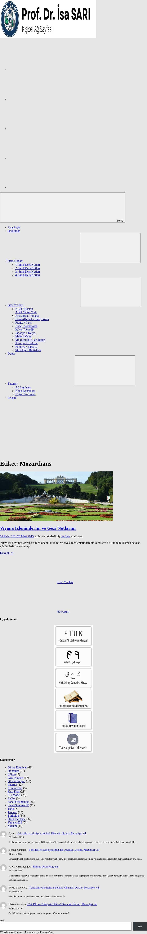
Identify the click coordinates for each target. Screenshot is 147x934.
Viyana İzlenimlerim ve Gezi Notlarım (38, 528)
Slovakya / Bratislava (28, 350)
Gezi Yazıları (15, 305)
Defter (11, 353)
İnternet (12, 784)
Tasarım (12, 383)
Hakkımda (14, 230)
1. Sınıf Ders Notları (27, 264)
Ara (2, 920)
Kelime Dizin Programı (46, 866)
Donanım (13, 770)
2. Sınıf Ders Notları (27, 268)
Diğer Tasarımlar (25, 394)
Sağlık (11, 798)
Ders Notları (15, 260)
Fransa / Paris (23, 322)
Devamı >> (7, 552)
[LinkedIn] (36, 158)
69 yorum (63, 611)
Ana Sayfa (14, 227)
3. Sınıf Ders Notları (27, 271)
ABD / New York (26, 312)
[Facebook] (36, 69)
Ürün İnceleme (17, 819)
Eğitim (12, 774)
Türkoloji (13, 815)
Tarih (11, 808)
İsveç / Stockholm (26, 326)
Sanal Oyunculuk (18, 801)
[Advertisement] (73, 429)
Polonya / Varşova (26, 346)
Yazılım (12, 826)
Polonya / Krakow (26, 343)
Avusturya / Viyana (27, 315)
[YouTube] (36, 187)
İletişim (12, 397)
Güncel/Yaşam (16, 781)
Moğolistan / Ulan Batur (30, 339)
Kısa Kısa (14, 791)
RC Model (14, 795)
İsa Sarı (65, 536)
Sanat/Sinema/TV (18, 805)
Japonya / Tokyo (25, 333)
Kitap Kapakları (25, 390)
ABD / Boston (24, 308)
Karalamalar (15, 788)
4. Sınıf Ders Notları (27, 275)
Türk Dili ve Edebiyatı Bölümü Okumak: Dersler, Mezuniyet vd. (51, 833)
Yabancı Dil (15, 822)
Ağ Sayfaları (23, 387)
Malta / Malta (23, 336)
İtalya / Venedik (24, 329)
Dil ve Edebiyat (17, 767)
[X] (36, 128)
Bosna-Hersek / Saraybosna (32, 319)
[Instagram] (36, 99)
